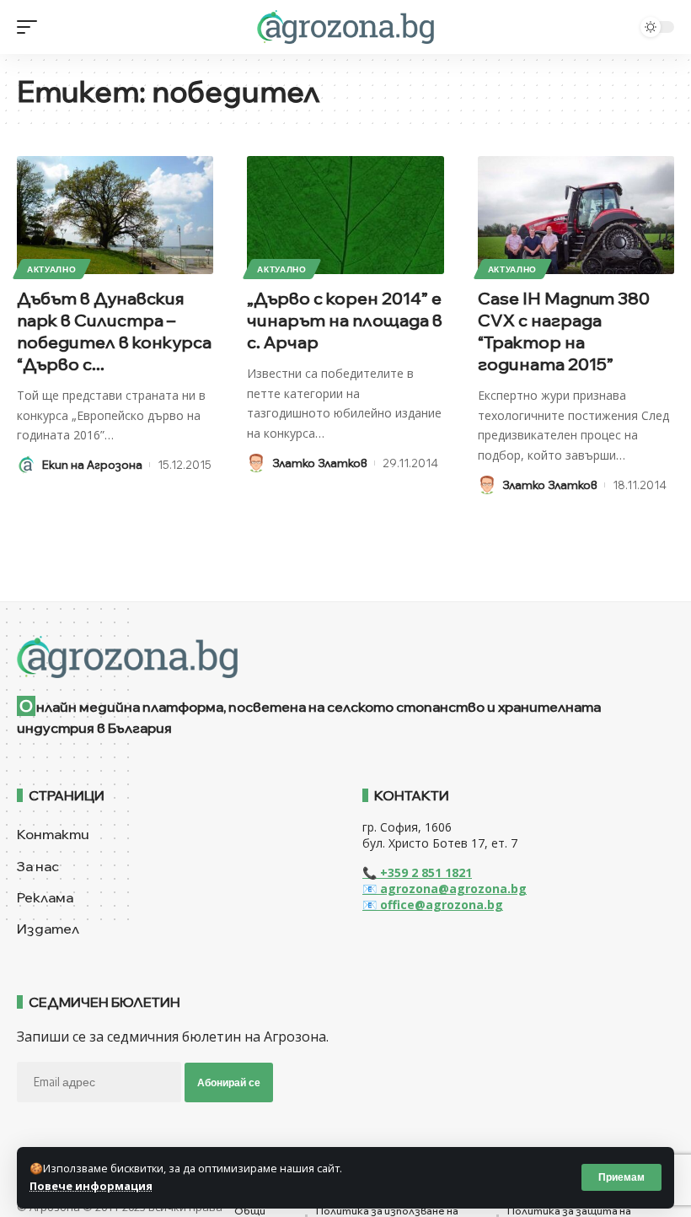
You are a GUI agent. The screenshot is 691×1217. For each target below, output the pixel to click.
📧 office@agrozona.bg (432, 905)
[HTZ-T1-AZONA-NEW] (345, 657)
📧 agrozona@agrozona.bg (444, 888)
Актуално (52, 269)
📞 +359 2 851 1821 (417, 872)
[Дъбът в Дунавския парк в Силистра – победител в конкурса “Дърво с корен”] (115, 215)
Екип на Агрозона (92, 464)
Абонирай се (228, 1082)
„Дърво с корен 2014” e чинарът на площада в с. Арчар (344, 320)
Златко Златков (319, 463)
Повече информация (91, 1185)
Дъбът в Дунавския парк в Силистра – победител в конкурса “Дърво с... (114, 331)
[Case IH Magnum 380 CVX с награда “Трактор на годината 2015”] (576, 215)
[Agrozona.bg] (345, 27)
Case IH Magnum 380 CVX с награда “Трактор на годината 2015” (564, 331)
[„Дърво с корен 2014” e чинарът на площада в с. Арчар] (345, 215)
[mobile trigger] (31, 27)
